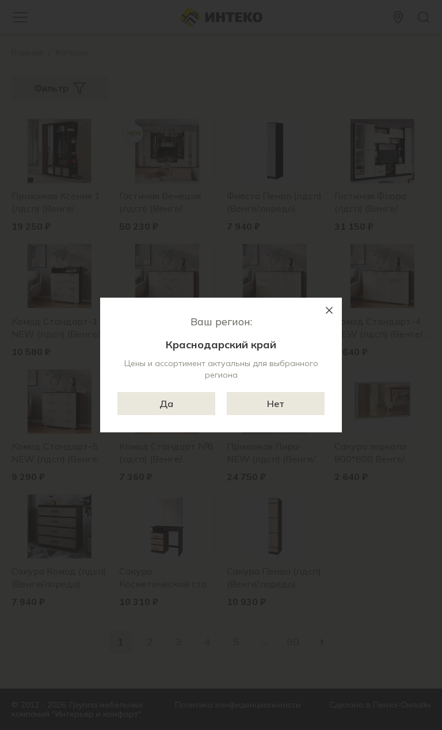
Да (166, 403)
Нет (275, 403)
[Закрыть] (329, 310)
